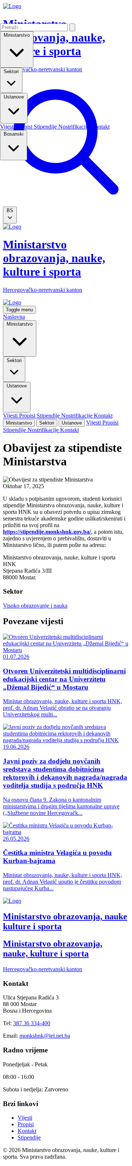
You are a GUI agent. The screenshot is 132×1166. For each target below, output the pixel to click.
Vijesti (8, 127)
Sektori (11, 71)
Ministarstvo (17, 35)
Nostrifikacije (74, 127)
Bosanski (13, 134)
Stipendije (46, 127)
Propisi (25, 127)
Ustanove (14, 97)
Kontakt (100, 127)
